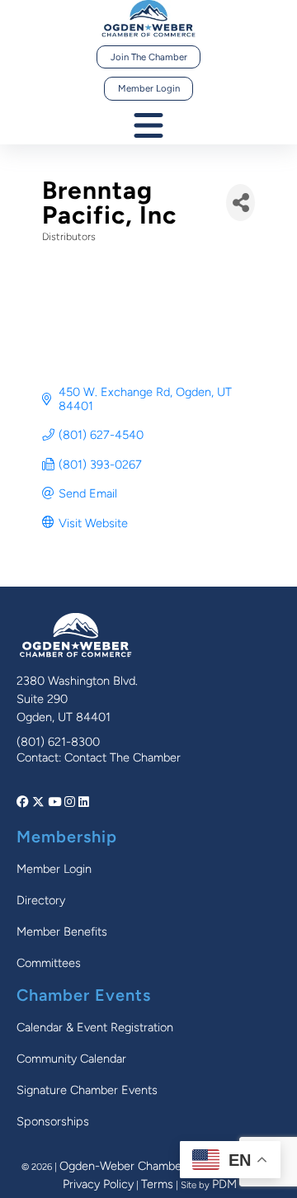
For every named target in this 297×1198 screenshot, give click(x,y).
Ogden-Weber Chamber (122, 1165)
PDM (224, 1184)
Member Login (149, 88)
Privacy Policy (98, 1184)
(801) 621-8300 (58, 741)
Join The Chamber (149, 57)
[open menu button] (148, 126)
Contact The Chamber (122, 757)
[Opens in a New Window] (24, 802)
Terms (157, 1184)
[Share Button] (240, 202)
